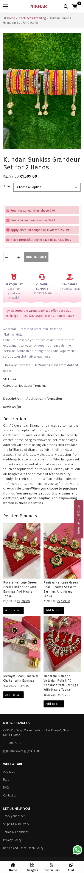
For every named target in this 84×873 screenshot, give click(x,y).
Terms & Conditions (16, 832)
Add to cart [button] (13, 610)
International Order (78, 519)
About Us (9, 771)
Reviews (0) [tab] (12, 407)
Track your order (14, 816)
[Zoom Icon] (42, 91)
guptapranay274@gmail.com (21, 751)
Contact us (10, 795)
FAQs (6, 787)
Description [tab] (12, 399)
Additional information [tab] (44, 399)
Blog (6, 779)
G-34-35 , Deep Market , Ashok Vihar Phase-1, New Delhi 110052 (36, 733)
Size (6, 186)
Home (11, 18)
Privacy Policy (12, 840)
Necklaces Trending (32, 18)
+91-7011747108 (13, 743)
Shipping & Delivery (16, 824)
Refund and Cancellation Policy (23, 848)
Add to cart (36, 257)
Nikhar (38, 6)
